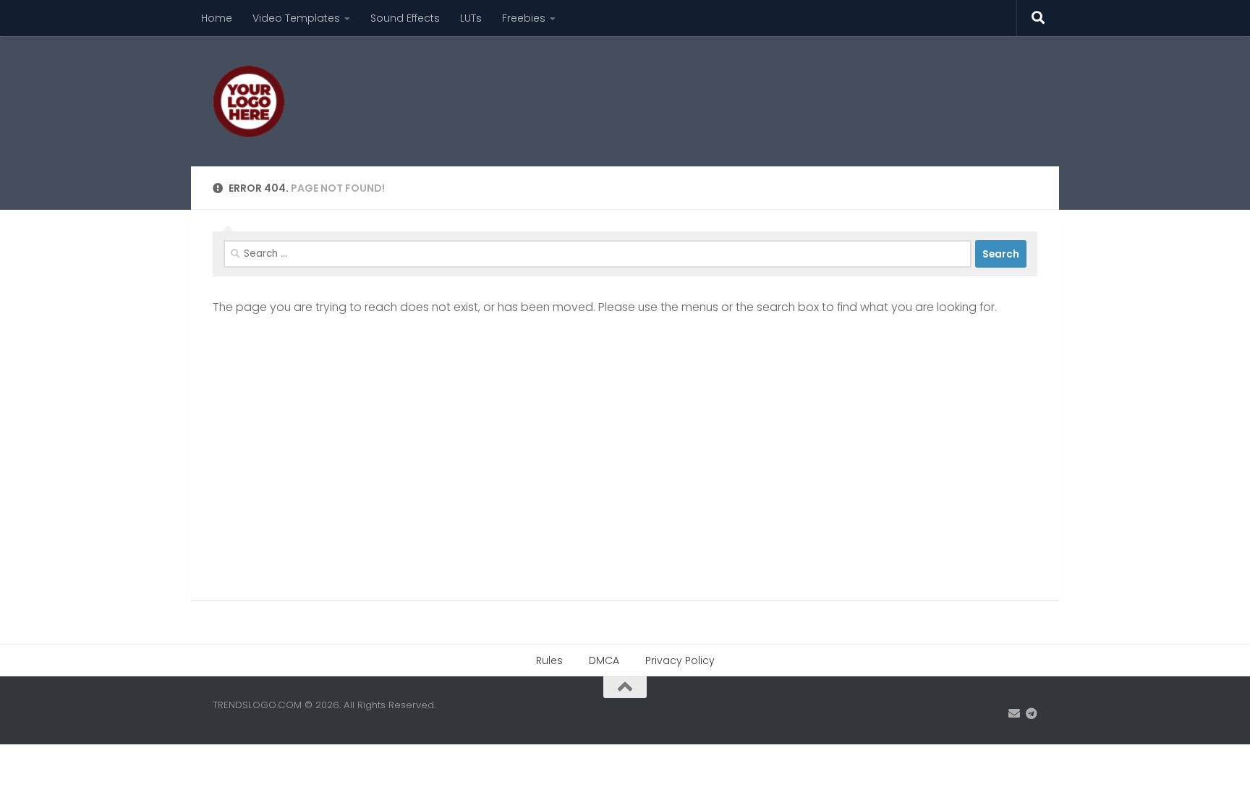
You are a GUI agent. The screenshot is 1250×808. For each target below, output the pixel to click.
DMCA (604, 660)
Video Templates (296, 18)
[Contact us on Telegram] (1031, 713)
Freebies (523, 18)
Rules (549, 660)
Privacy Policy (680, 660)
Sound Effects (405, 18)
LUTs (471, 18)
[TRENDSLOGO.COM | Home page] (249, 101)
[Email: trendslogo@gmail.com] (1014, 713)
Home (216, 18)
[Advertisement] (774, 90)
